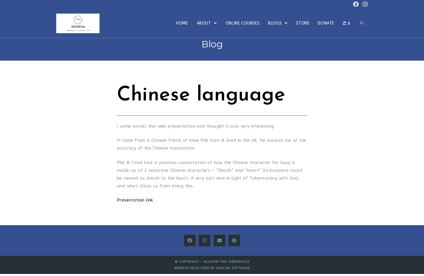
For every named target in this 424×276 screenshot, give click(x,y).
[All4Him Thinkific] (234, 240)
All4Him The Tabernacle (226, 262)
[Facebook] (190, 240)
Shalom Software (233, 268)
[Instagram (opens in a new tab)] (364, 4)
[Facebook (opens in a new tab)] (356, 4)
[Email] (219, 240)
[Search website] (362, 23)
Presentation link (135, 200)
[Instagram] (204, 240)
